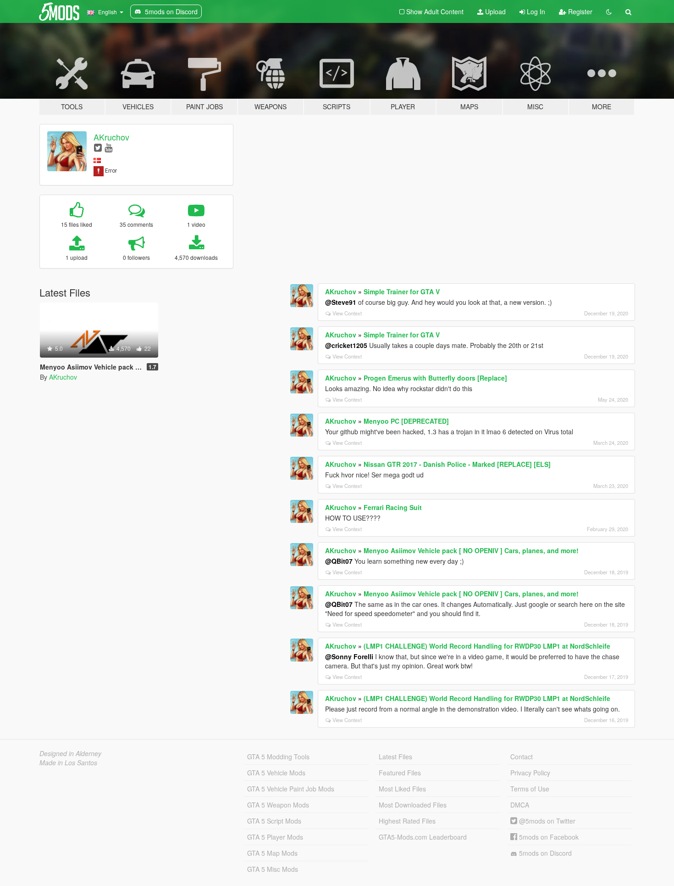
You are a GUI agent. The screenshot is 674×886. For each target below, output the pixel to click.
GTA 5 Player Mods (275, 836)
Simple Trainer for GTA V (402, 291)
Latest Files (395, 756)
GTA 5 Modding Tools (278, 756)
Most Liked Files (402, 788)
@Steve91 (340, 302)
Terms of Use (529, 788)
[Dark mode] (609, 11)
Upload (494, 11)
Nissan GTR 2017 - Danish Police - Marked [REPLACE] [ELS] (457, 464)
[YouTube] (108, 147)
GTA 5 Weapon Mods (278, 804)
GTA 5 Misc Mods (272, 869)
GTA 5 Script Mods (274, 820)
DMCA (519, 804)
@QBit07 (339, 561)
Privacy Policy (530, 772)
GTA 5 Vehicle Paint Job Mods (290, 788)
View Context (347, 313)
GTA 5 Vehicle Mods (276, 772)
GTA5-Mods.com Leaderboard (423, 836)
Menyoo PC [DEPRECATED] (406, 421)
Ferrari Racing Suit (393, 507)
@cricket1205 (346, 345)
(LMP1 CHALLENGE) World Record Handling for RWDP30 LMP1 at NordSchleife (487, 645)
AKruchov (111, 137)
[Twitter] (98, 147)
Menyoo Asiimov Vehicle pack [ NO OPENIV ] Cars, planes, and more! (471, 550)
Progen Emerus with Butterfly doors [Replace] (435, 377)
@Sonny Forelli (349, 656)
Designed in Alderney (70, 753)
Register (579, 11)
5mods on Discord (544, 853)
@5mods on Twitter (546, 820)
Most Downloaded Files (413, 804)
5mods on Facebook (548, 836)
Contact (521, 756)
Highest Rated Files (407, 820)
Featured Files (400, 772)
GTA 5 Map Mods (272, 853)
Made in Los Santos (68, 762)
